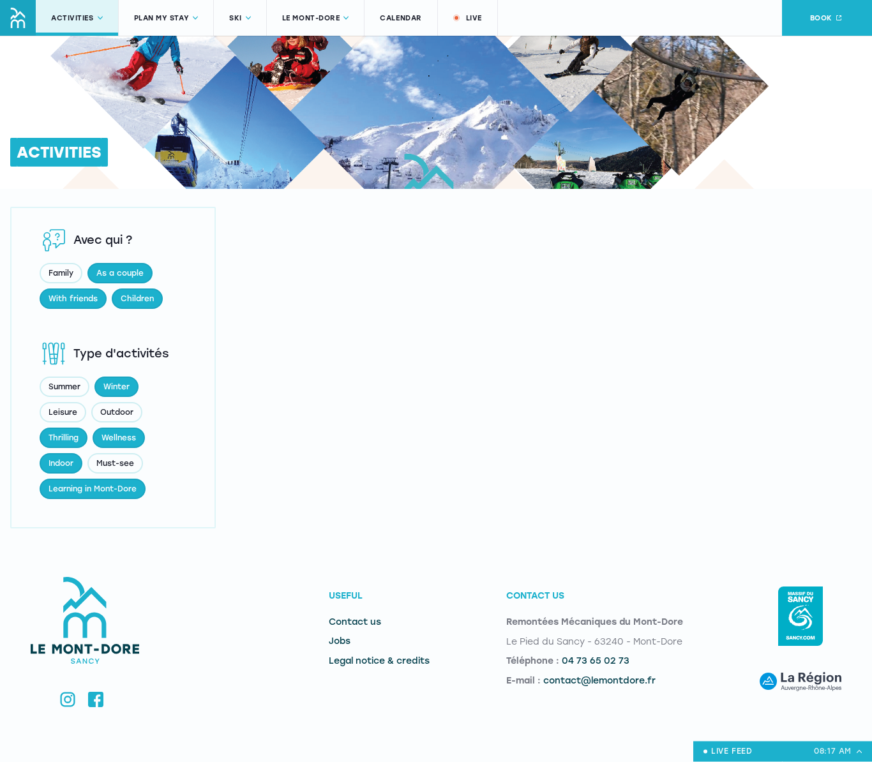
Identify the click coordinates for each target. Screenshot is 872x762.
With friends (73, 298)
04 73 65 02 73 (595, 660)
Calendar (400, 18)
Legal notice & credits (379, 660)
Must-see (115, 463)
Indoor (61, 463)
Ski (235, 18)
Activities (72, 18)
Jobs (339, 641)
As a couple (120, 273)
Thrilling (64, 437)
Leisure (63, 412)
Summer (64, 386)
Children (137, 298)
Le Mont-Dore (311, 18)
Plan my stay (162, 18)
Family (61, 273)
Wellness (118, 437)
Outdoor (116, 412)
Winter (116, 386)
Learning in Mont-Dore (93, 488)
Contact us (355, 621)
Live (474, 18)
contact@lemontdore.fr (599, 680)
